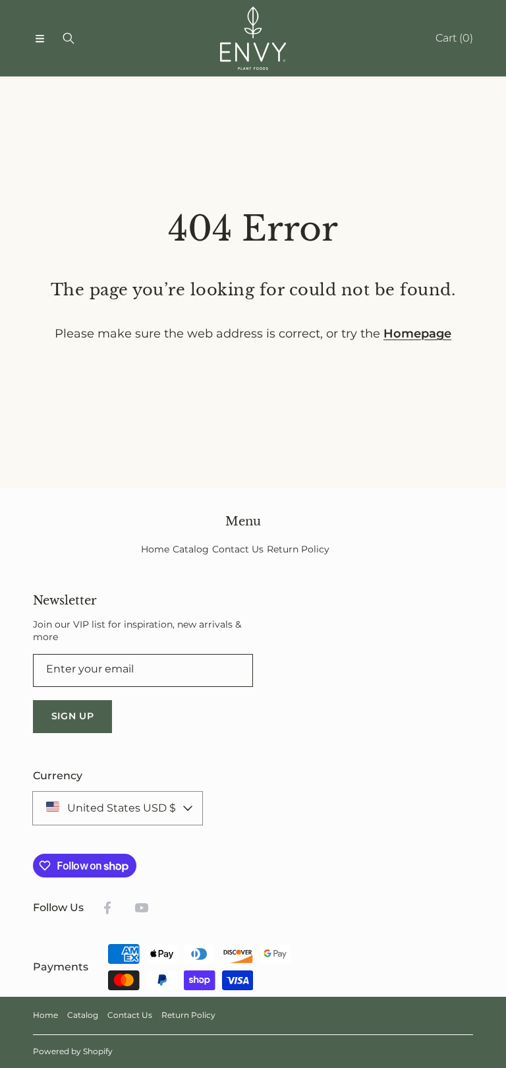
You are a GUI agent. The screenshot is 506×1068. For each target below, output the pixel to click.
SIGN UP (72, 716)
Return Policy (188, 1015)
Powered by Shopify (73, 1051)
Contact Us (129, 1015)
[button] (39, 38)
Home (45, 1015)
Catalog (82, 1015)
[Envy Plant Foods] (253, 38)
